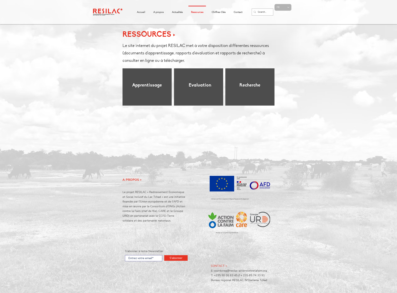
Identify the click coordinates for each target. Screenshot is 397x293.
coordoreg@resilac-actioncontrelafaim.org (240, 271)
